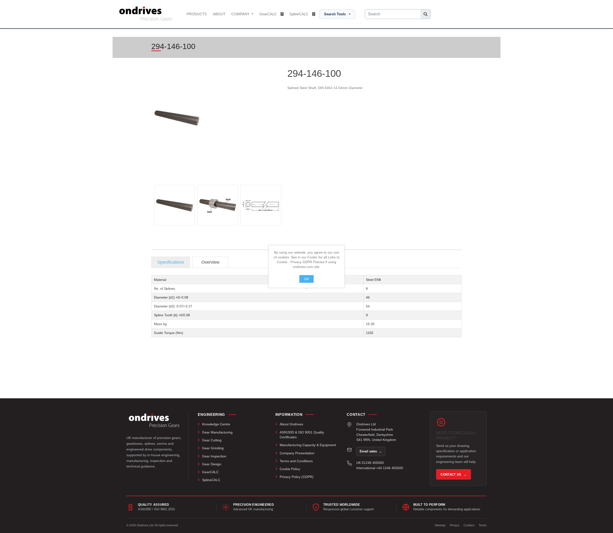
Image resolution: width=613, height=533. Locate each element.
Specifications (170, 262)
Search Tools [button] (335, 14)
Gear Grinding (213, 448)
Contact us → (453, 474)
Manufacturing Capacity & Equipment (308, 445)
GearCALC (268, 14)
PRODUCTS (197, 14)
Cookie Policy (290, 469)
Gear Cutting (211, 440)
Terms (483, 525)
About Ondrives (291, 424)
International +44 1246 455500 (379, 468)
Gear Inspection (214, 456)
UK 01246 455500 (370, 463)
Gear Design (211, 464)
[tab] (170, 262)
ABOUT (219, 14)
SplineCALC (299, 14)
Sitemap (440, 525)
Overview (210, 262)
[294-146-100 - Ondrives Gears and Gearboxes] (174, 205)
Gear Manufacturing (217, 432)
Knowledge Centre (216, 424)
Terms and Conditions (296, 461)
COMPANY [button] (240, 14)
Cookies (469, 525)
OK (306, 279)
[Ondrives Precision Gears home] (154, 420)
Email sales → (371, 451)
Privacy (454, 525)
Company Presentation (297, 453)
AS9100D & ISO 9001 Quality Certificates (302, 434)
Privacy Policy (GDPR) (296, 477)
